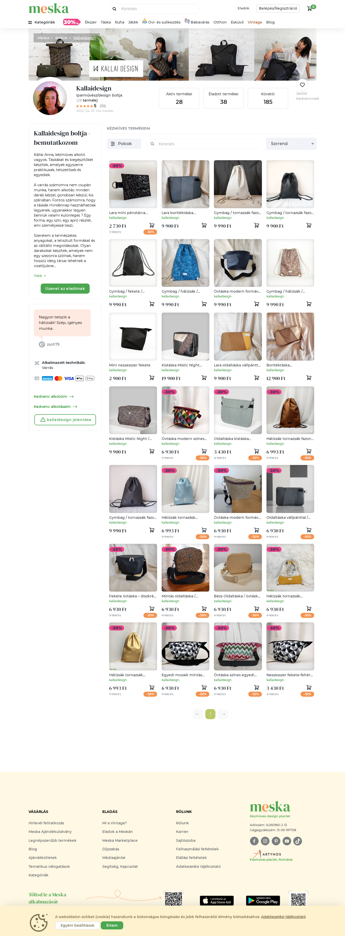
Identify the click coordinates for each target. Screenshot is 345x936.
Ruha (119, 22)
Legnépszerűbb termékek (53, 840)
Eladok (243, 8)
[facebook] (254, 841)
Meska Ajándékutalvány (50, 831)
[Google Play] (217, 901)
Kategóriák (38, 875)
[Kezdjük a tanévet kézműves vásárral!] (72, 22)
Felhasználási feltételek (197, 849)
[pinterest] (276, 841)
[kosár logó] (310, 8)
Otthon (220, 22)
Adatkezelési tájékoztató (198, 866)
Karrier (182, 831)
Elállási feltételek (191, 857)
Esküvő (237, 22)
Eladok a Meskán (117, 831)
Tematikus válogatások (49, 866)
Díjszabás (110, 849)
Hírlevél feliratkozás (46, 823)
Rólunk (182, 823)
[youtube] (286, 841)
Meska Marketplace (120, 840)
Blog (270, 22)
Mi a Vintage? (114, 823)
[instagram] (265, 841)
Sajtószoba (185, 840)
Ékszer (91, 22)
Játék (133, 22)
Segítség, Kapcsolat (120, 866)
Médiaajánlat (114, 857)
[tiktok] (297, 841)
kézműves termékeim (128, 128)
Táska (106, 22)
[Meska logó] (49, 8)
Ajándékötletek (43, 857)
